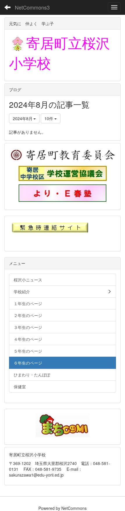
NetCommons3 (32, 7)
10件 (49, 118)
